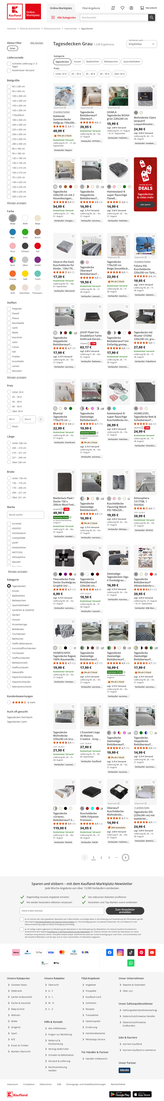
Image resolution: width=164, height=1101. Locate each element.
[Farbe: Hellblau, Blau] (146, 733)
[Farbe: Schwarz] (119, 333)
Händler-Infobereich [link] (96, 1058)
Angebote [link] (91, 984)
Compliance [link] (28, 1084)
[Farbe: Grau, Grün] (71, 333)
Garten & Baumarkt (21, 996)
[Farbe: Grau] (136, 113)
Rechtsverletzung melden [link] (57, 1069)
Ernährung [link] (91, 1027)
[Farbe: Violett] (92, 408)
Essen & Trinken (20, 1045)
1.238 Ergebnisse (104, 44)
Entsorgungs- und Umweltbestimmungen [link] (86, 1084)
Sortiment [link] (91, 1002)
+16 (102, 186)
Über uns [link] (128, 990)
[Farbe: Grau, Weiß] (114, 333)
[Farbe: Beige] (76, 187)
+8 (155, 574)
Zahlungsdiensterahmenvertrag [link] (140, 1010)
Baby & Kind (17, 1009)
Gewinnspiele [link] (93, 1021)
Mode (14, 1021)
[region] (27, 372)
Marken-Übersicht (21, 1051)
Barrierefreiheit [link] (118, 1084)
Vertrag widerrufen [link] (58, 1048)
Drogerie (15, 1027)
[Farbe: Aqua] (92, 808)
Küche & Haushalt (20, 1002)
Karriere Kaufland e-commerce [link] (139, 1050)
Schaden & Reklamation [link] (61, 1054)
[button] (62, 61)
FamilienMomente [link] (95, 1033)
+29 (75, 333)
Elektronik (16, 990)
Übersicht (53, 984)
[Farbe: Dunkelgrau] (60, 187)
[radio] (24, 392)
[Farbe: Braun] (71, 187)
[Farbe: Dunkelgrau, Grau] (109, 733)
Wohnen (15, 1015)
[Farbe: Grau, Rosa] (82, 408)
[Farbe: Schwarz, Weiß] (60, 333)
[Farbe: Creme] (141, 113)
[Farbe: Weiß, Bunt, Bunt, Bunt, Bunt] (87, 408)
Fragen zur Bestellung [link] (60, 1034)
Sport (14, 1033)
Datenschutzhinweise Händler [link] (139, 1016)
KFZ (13, 1039)
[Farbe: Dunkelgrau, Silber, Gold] (136, 648)
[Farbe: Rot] (151, 574)
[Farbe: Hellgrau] (55, 187)
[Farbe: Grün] (124, 187)
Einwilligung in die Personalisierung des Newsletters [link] (68, 931)
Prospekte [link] (91, 990)
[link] (91, 8)
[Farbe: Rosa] (114, 187)
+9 (75, 647)
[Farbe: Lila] (65, 574)
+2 (128, 498)
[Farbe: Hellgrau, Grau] (82, 498)
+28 (102, 408)
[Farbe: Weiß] (119, 187)
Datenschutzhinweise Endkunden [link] (134, 1024)
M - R (51, 1002)
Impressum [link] (12, 1084)
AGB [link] (59, 1084)
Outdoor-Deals (19, 984)
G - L (50, 996)
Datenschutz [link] (46, 1084)
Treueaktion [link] (92, 1015)
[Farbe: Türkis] (114, 408)
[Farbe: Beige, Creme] (71, 808)
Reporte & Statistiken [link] (134, 984)
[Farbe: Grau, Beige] (55, 808)
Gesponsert (58, 108)
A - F (50, 990)
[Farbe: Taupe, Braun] (65, 333)
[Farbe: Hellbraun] (65, 187)
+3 (75, 574)
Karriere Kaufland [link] (132, 1043)
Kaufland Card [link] (93, 996)
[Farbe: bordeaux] (129, 333)
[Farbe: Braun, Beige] (87, 187)
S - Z (50, 1009)
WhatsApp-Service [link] (95, 1039)
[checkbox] (24, 65)
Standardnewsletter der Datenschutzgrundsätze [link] (54, 922)
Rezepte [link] (90, 1009)
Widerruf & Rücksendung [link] (55, 1042)
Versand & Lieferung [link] (59, 1061)
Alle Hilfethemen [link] (57, 1028)
